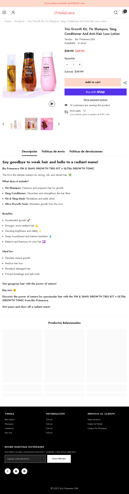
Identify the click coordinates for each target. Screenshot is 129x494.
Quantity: (69, 58)
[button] (3, 124)
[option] (31, 69)
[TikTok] (24, 471)
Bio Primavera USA (85, 39)
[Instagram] (16, 471)
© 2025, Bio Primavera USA (64, 488)
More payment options (95, 100)
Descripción (29, 151)
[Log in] (13, 12)
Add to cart (93, 82)
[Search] (116, 12)
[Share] (124, 82)
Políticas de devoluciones (86, 151)
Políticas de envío (53, 151)
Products (19, 21)
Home (8, 21)
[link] (22, 389)
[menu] (4, 12)
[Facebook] (8, 471)
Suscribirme (58, 458)
